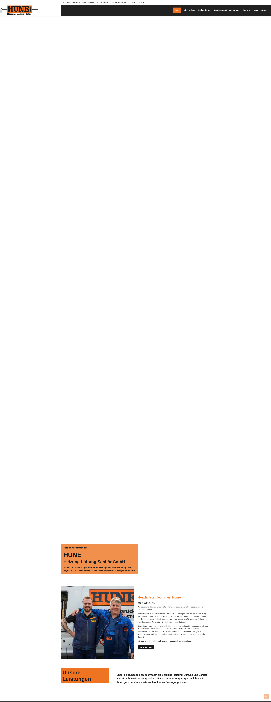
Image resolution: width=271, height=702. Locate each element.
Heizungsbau (189, 10)
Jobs (255, 10)
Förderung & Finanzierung (226, 10)
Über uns (246, 10)
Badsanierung (204, 10)
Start (177, 10)
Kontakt (264, 10)
